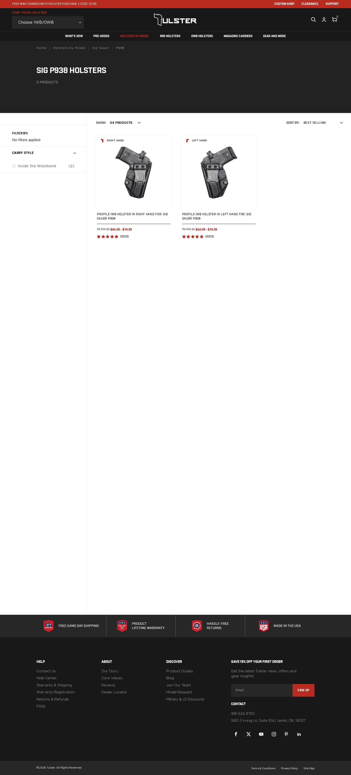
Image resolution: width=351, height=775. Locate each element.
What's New (74, 36)
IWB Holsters (170, 36)
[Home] (175, 19)
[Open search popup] (313, 19)
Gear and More (274, 36)
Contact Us (46, 671)
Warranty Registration (56, 692)
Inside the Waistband (37, 166)
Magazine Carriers (238, 36)
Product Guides (179, 671)
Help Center (47, 678)
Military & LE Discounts (185, 699)
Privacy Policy (289, 768)
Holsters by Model (134, 36)
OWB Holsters (202, 36)
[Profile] (324, 19)
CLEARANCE (310, 3)
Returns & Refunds (53, 699)
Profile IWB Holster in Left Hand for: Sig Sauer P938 (216, 216)
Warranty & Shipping (54, 685)
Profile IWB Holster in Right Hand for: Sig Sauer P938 (132, 216)
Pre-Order (101, 36)
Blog (170, 678)
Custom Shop (284, 3)
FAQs (41, 706)
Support (332, 3)
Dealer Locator (114, 692)
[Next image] (163, 172)
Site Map (308, 768)
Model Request (179, 692)
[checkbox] (14, 166)
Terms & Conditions (263, 768)
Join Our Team (178, 685)
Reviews (108, 685)
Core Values (111, 678)
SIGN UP (303, 690)
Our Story (109, 671)
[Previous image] (104, 172)
